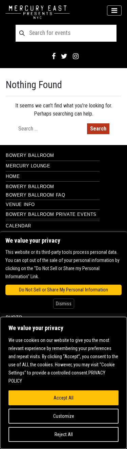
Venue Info (20, 204)
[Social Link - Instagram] (76, 56)
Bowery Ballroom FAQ (35, 195)
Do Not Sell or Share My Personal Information (63, 289)
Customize (63, 416)
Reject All (64, 434)
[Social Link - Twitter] (64, 56)
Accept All (63, 398)
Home (13, 176)
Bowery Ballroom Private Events (51, 214)
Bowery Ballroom (30, 155)
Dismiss (63, 303)
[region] (63, 383)
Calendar (18, 225)
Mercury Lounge (28, 165)
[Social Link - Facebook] (54, 56)
